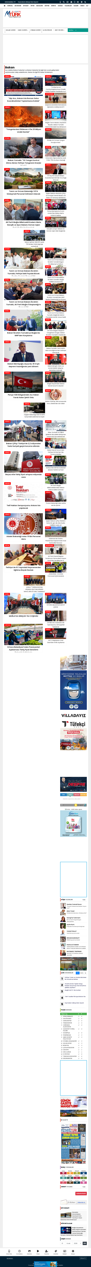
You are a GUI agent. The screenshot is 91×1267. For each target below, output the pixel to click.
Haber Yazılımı (59, 1265)
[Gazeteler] (78, 1)
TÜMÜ (83, 900)
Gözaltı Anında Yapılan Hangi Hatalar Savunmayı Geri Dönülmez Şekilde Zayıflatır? (73, 985)
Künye (73, 1254)
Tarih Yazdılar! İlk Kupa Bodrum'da (73, 998)
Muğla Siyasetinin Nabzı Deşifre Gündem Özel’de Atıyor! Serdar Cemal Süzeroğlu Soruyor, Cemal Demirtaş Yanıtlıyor (73, 1231)
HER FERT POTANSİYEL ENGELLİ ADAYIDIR (75, 954)
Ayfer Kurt (70, 925)
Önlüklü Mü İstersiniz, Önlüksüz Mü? (77, 913)
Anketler (55, 1254)
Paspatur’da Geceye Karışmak (75, 926)
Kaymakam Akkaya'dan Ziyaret (72, 1004)
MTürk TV (83, 1258)
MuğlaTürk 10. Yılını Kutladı (71, 991)
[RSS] (85, 1)
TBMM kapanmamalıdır (73, 940)
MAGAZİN (39, 6)
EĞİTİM (47, 6)
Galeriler (29, 1254)
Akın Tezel (70, 911)
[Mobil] (60, 1)
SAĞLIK (60, 6)
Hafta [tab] (81, 973)
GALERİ (76, 6)
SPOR (32, 6)
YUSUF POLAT (72, 931)
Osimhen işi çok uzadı (73, 933)
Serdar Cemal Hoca (74, 904)
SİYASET (26, 6)
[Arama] (63, 1)
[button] (87, 5)
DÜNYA (53, 6)
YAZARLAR (68, 6)
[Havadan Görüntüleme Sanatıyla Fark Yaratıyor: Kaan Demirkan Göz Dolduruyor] (66, 1215)
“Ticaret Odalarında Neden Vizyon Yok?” (76, 907)
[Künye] (81, 1)
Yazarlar (46, 1254)
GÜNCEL (10, 6)
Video (38, 1254)
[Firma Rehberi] (71, 1)
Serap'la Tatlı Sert (73, 918)
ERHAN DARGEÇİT (73, 938)
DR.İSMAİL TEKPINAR (74, 951)
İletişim (65, 1254)
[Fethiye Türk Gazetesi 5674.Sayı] (73, 1144)
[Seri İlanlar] (74, 1)
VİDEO (82, 6)
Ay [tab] (85, 973)
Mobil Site (9, 1254)
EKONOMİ (18, 6)
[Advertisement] (54, 22)
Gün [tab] (78, 973)
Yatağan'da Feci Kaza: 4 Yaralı (28, 2)
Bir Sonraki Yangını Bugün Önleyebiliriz (74, 920)
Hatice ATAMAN (73, 945)
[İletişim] (67, 1)
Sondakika (19, 1254)
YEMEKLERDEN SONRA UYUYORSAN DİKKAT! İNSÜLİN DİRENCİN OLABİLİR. (76, 947)
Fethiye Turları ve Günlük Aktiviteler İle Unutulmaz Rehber (73, 979)
